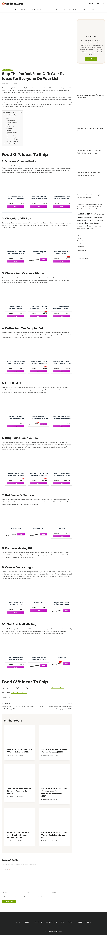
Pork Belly (96, 226)
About (91, 3)
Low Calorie (94, 223)
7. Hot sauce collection (11, 136)
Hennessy (79, 220)
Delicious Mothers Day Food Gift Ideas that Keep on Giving (19, 791)
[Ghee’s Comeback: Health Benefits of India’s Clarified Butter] (85, 80)
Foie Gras (100, 211)
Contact (97, 3)
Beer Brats (100, 204)
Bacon (95, 204)
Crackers (93, 208)
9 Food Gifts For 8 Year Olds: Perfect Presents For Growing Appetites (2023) (56, 706)
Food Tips (94, 214)
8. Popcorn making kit (11, 138)
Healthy (80, 217)
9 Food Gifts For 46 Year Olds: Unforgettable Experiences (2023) (54, 835)
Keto (63, 9)
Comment (6, 870)
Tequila (87, 228)
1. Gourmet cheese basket (10, 118)
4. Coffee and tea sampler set (10, 127)
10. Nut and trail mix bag (12, 142)
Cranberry (98, 208)
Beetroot (79, 206)
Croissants (86, 211)
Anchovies (87, 204)
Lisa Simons (6, 83)
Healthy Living (52, 9)
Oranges (85, 226)
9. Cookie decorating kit (12, 140)
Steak (82, 228)
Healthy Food (98, 217)
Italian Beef (89, 220)
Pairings (72, 9)
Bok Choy (84, 206)
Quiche (78, 228)
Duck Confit (91, 211)
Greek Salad (101, 214)
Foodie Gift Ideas (87, 9)
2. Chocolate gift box (11, 121)
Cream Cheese (80, 211)
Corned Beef (88, 208)
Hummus (84, 220)
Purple (100, 226)
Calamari (89, 206)
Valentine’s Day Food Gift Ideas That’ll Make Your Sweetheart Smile (18, 835)
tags (84, 228)
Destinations (81, 241)
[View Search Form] (103, 3)
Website (53, 892)
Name (5, 892)
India (80, 244)
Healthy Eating (88, 217)
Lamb (98, 220)
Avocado (92, 204)
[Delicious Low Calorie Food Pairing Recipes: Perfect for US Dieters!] (89, 186)
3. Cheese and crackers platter (11, 123)
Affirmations (80, 204)
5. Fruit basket (9, 130)
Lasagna (101, 220)
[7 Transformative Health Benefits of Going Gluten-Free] (89, 113)
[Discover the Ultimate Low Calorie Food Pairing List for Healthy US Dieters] (89, 141)
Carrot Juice (99, 206)
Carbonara (94, 206)
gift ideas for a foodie (57, 688)
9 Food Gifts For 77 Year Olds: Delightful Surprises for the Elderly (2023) (18, 706)
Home (15, 9)
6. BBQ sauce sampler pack (11, 133)
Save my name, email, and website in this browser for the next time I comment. (25, 897)
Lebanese (80, 223)
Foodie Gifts (6, 697)
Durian (95, 211)
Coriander (83, 208)
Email (29, 892)
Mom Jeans (79, 226)
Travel (91, 228)
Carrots (79, 209)
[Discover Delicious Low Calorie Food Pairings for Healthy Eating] (89, 163)
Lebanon (86, 223)
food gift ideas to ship (10, 115)
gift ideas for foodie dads (19, 693)
